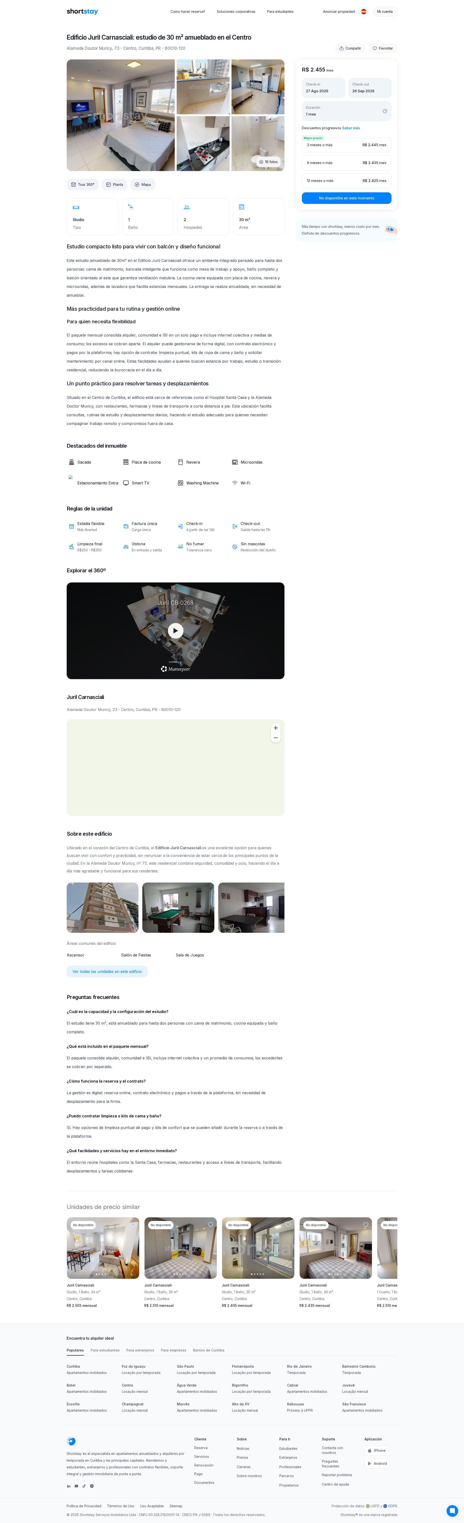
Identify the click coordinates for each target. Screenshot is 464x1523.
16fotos (271, 162)
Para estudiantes (280, 11)
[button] (364, 12)
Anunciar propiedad (339, 11)
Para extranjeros (140, 1350)
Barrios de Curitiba (209, 1350)
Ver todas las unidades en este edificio (107, 971)
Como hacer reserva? (188, 11)
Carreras (244, 1467)
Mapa (146, 184)
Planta (118, 184)
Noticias (243, 1448)
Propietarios (289, 1485)
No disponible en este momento (346, 198)
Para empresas (173, 1350)
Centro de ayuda (335, 1484)
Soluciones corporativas (236, 11)
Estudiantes (288, 1448)
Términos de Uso (120, 1506)
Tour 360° (86, 184)
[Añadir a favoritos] (133, 1224)
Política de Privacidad (84, 1506)
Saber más (351, 128)
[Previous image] (75, 1248)
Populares (75, 1350)
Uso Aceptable (152, 1506)
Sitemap (176, 1506)
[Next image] (131, 1248)
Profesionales (290, 1467)
